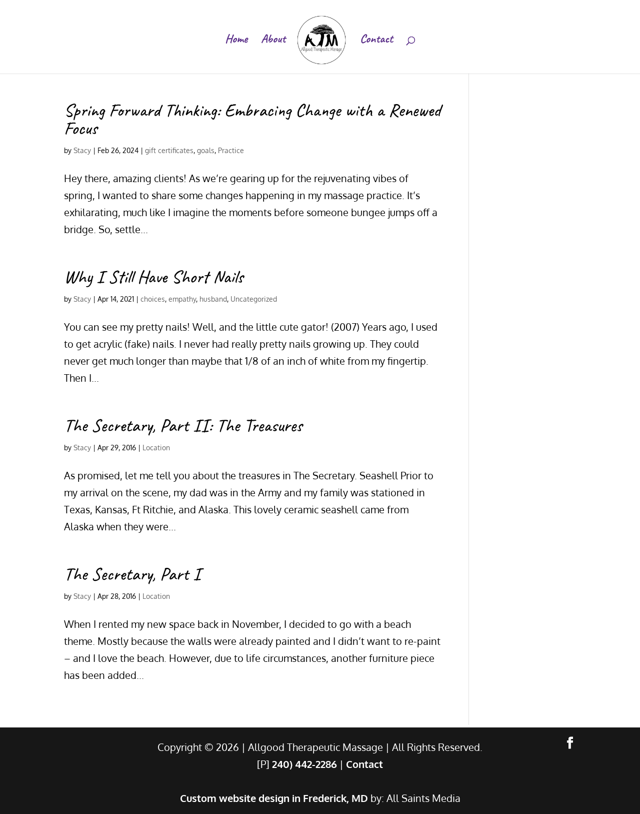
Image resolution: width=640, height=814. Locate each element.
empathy (182, 299)
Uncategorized (253, 299)
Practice (231, 150)
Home (236, 40)
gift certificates (169, 150)
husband (213, 299)
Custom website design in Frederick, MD (274, 797)
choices (152, 299)
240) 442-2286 (304, 763)
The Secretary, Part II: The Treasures (183, 425)
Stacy (82, 150)
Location (156, 447)
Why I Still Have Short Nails (153, 276)
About (273, 40)
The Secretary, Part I (132, 573)
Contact (376, 40)
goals (205, 150)
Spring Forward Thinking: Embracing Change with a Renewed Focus (252, 119)
